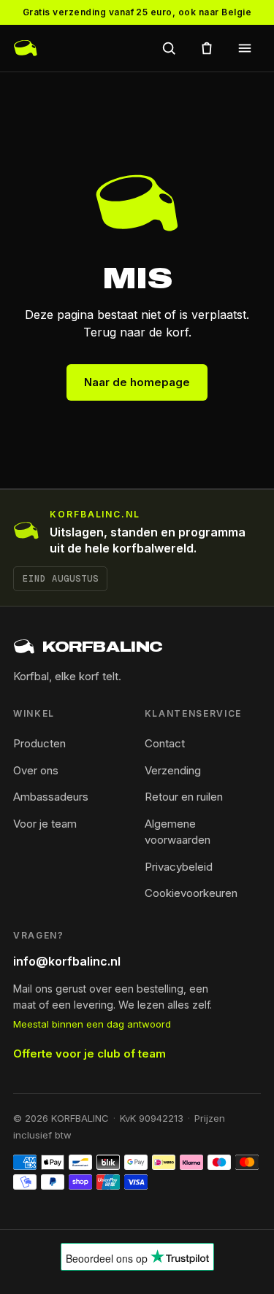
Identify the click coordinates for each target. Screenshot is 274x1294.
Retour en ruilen (184, 797)
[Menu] (245, 48)
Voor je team (45, 824)
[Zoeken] (169, 48)
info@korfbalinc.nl (67, 961)
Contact (165, 743)
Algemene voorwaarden (177, 832)
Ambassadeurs (50, 797)
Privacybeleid (179, 867)
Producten (39, 743)
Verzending (173, 770)
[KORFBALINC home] (25, 48)
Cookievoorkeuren (191, 893)
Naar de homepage (137, 382)
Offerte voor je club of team (89, 1053)
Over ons (35, 770)
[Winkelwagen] (207, 48)
